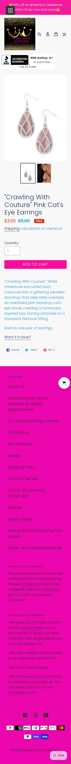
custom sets (32, 627)
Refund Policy (20, 444)
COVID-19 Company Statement (26, 493)
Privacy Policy (20, 519)
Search (14, 455)
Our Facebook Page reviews (33, 421)
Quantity (11, 243)
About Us (16, 386)
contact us (30, 583)
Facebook (17, 692)
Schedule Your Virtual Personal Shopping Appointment (28, 404)
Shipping (12, 228)
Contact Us (18, 432)
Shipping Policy (21, 467)
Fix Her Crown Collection (41, 750)
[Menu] (64, 34)
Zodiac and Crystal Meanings (35, 547)
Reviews (15, 507)
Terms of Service (23, 479)
